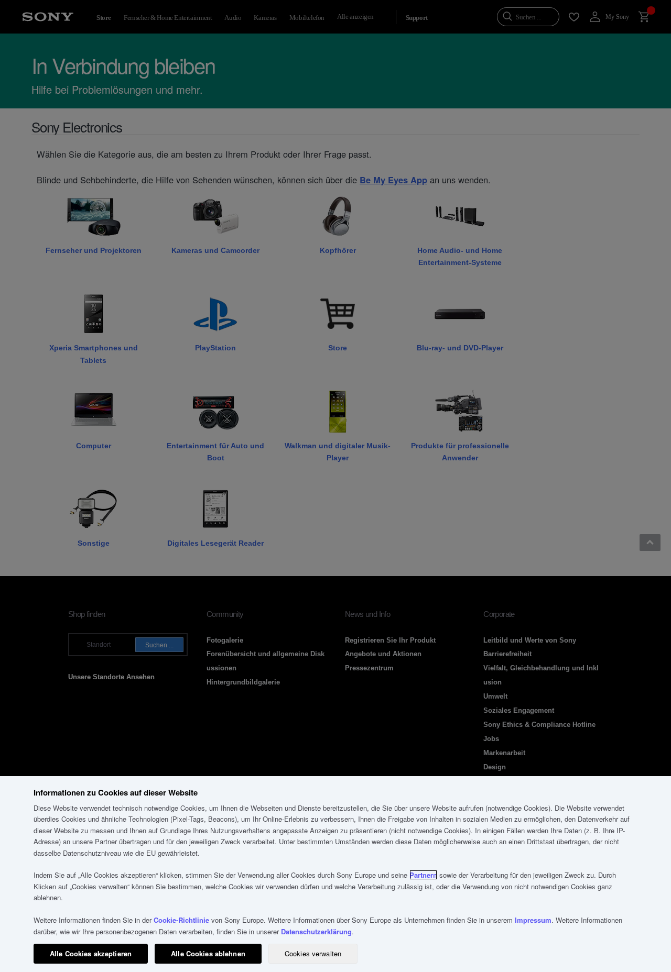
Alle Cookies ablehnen (208, 953)
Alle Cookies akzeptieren (91, 953)
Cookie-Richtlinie (181, 920)
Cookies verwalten (313, 953)
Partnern (423, 875)
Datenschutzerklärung (316, 931)
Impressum (533, 920)
